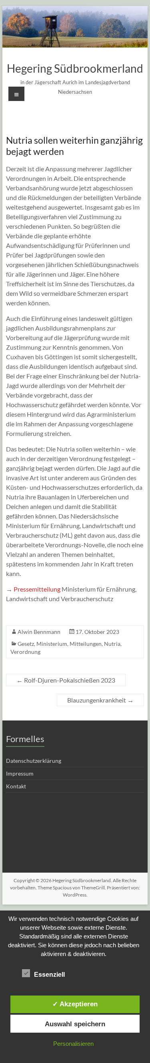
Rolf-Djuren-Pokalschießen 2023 (65, 680)
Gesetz (26, 643)
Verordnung (25, 651)
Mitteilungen (86, 643)
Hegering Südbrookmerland (75, 68)
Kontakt (16, 786)
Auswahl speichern (75, 1023)
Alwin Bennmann (39, 631)
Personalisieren (73, 1043)
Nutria (112, 643)
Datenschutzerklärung (33, 760)
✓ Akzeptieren (75, 1004)
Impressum (20, 773)
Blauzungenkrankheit (100, 700)
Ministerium (51, 643)
